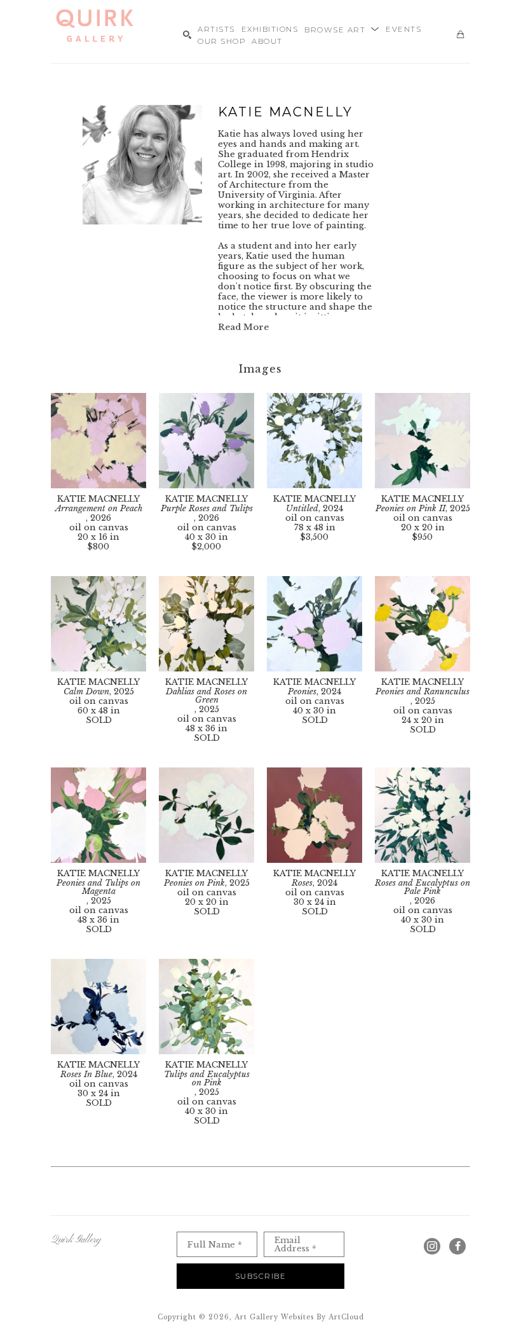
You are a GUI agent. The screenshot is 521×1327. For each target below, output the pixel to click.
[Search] (187, 35)
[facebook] (457, 1246)
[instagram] (432, 1246)
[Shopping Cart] (460, 35)
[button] (341, 28)
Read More (243, 327)
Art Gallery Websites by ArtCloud (299, 1317)
